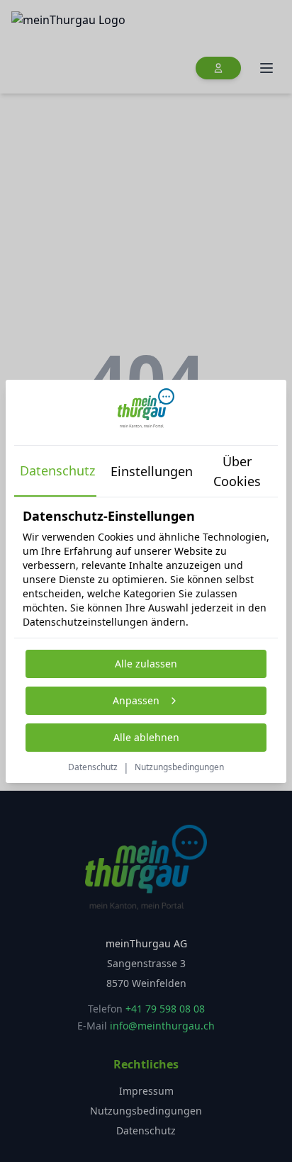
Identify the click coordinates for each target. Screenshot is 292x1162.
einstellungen (149, 471)
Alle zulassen (146, 663)
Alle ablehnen (146, 737)
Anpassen (136, 700)
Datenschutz (93, 767)
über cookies (237, 471)
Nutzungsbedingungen (179, 767)
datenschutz (57, 470)
